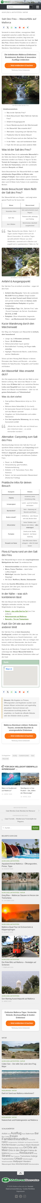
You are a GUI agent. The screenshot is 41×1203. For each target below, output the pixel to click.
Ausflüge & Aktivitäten (12, 12)
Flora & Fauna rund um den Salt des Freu (22, 138)
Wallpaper (18, 1161)
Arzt (9, 1134)
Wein (13, 1164)
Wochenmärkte (34, 1164)
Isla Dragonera (29, 1142)
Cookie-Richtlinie (29, 1189)
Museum (35, 1145)
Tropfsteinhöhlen (8, 1159)
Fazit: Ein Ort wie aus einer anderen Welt (21, 145)
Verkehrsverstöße (7, 1161)
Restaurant (26, 1152)
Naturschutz (13, 1147)
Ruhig (35, 1153)
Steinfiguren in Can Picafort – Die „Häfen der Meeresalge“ (28, 790)
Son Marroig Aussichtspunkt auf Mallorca (18, 999)
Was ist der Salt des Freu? (16, 113)
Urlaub (18, 1158)
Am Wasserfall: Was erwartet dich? (19, 128)
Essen (14, 1136)
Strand (6, 1155)
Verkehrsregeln (27, 1159)
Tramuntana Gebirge (28, 1156)
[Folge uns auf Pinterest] (20, 1196)
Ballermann (30, 1134)
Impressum (21, 1191)
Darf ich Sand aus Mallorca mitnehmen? (18, 1093)
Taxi (12, 1156)
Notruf (21, 1148)
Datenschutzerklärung (14, 1189)
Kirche (5, 1144)
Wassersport (6, 1164)
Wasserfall (5, 758)
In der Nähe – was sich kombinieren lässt (21, 141)
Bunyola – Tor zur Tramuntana (16, 619)
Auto (23, 1134)
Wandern (27, 1161)
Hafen (5, 1142)
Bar (37, 1133)
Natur (25, 12)
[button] (3, 27)
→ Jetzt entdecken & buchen (20, 65)
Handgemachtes (12, 1142)
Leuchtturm (21, 1145)
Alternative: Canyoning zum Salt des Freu (22, 132)
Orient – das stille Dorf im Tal (16, 611)
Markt (28, 1145)
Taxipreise (17, 1156)
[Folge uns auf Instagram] (24, 1196)
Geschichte (32, 1139)
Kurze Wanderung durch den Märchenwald (22, 125)
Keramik (35, 1142)
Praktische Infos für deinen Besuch (19, 135)
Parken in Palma (14, 1153)
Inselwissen (6, 1090)
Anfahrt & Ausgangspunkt (16, 122)
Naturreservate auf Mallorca (16, 616)
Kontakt (30, 1186)
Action (4, 1133)
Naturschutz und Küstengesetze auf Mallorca (20, 1120)
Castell (7, 1136)
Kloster (12, 1145)
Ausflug (15, 755)
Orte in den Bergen (18, 1150)
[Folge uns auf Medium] (16, 1196)
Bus (3, 1136)
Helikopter (21, 1142)
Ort (25, 1147)
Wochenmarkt (22, 1164)
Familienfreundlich (24, 755)
